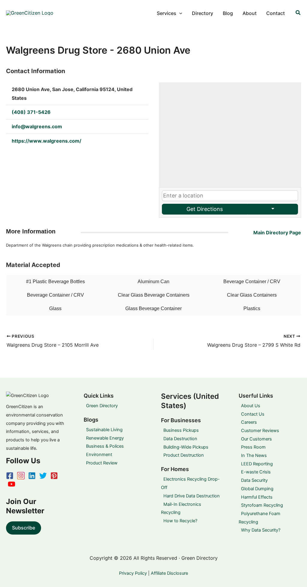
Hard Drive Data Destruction (191, 496)
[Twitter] (43, 475)
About (250, 13)
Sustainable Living (104, 429)
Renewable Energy (105, 438)
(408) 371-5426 (31, 112)
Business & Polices (105, 446)
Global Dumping (257, 488)
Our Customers (256, 439)
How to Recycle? (180, 520)
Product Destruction (183, 455)
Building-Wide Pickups (185, 447)
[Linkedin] (32, 475)
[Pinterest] (54, 475)
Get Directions (204, 209)
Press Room (253, 447)
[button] (179, 13)
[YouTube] (11, 484)
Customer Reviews (260, 430)
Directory (202, 13)
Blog (228, 13)
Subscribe (23, 528)
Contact (275, 13)
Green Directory (102, 405)
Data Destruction (180, 438)
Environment (99, 454)
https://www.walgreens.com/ (46, 141)
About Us (250, 405)
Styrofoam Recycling (262, 505)
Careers (249, 422)
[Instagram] (21, 475)
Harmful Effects (257, 497)
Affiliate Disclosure (169, 573)
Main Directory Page (277, 233)
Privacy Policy (133, 573)
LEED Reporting (257, 464)
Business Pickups (181, 430)
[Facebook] (9, 475)
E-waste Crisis (256, 472)
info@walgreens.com (37, 126)
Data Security (254, 480)
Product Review (102, 463)
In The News (254, 455)
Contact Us (252, 414)
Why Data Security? (260, 530)
